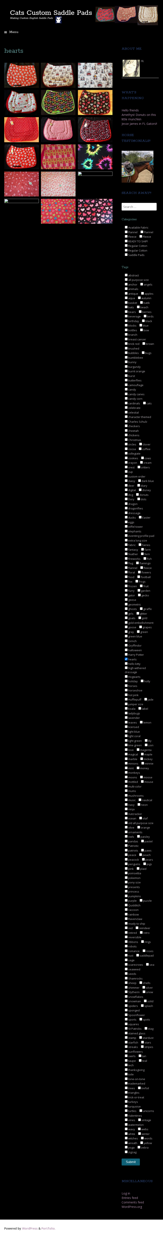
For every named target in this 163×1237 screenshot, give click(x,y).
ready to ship (136, 924)
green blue (135, 636)
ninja (131, 809)
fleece (147, 568)
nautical (146, 800)
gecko (145, 595)
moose (147, 777)
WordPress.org (132, 1207)
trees (131, 1088)
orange (145, 827)
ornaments (135, 832)
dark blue (147, 481)
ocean (132, 818)
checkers (134, 426)
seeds (132, 974)
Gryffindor (135, 645)
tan (143, 1056)
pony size (134, 882)
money (144, 768)
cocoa (132, 449)
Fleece (132, 237)
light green (135, 741)
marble (132, 759)
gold (144, 618)
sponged (134, 1010)
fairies (145, 545)
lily (150, 741)
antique (133, 294)
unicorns (148, 1111)
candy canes (136, 394)
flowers (146, 572)
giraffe (147, 609)
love (131, 750)
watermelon (136, 1125)
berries (147, 312)
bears (132, 312)
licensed (133, 727)
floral (131, 572)
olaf (145, 818)
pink (131, 869)
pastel (148, 841)
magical (133, 754)
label (144, 709)
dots (143, 499)
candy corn (135, 399)
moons (132, 777)
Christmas (134, 440)
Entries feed (130, 1198)
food (131, 577)
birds (150, 316)
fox (130, 581)
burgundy (134, 367)
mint (131, 768)
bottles (132, 330)
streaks (133, 1047)
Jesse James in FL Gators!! (139, 124)
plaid (142, 869)
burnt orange (136, 371)
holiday (133, 681)
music (132, 800)
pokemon (134, 878)
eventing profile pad (141, 536)
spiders (133, 1006)
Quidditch (134, 905)
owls (131, 837)
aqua (131, 298)
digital (132, 490)
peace (132, 855)
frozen (132, 586)
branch (132, 335)
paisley (145, 837)
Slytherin (134, 992)
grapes (147, 627)
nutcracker (135, 814)
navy (131, 805)
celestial (133, 412)
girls (130, 614)
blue (145, 325)
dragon (133, 504)
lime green (135, 745)
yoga (131, 1147)
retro (146, 933)
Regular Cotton (137, 246)
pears (149, 860)
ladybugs (134, 713)
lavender (134, 718)
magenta (145, 750)
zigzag (132, 1152)
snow (149, 992)
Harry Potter (136, 655)
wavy (131, 1129)
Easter (146, 517)
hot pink (133, 695)
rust (130, 955)
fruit (146, 586)
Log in (126, 1193)
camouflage (135, 385)
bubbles (133, 353)
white (131, 1134)
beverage (134, 316)
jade (150, 699)
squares (133, 1024)
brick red (133, 344)
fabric (132, 545)
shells (146, 983)
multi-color (135, 786)
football (145, 577)
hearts (132, 659)
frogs (142, 581)
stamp (132, 1038)
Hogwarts (134, 677)
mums (132, 791)
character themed (139, 417)
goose (132, 627)
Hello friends (130, 110)
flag (130, 563)
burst (131, 376)
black (148, 321)
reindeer (144, 928)
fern (147, 554)
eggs (131, 522)
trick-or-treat (136, 1097)
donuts (144, 495)
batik (146, 303)
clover (146, 444)
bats (131, 307)
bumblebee (135, 358)
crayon (132, 463)
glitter (143, 614)
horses (132, 686)
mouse (148, 782)
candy (132, 389)
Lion (150, 745)
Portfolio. (48, 1228)
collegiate (134, 453)
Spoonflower (136, 1015)
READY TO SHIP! (138, 241)
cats (149, 403)
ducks (132, 517)
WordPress (30, 1228)
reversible (134, 937)
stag (150, 1029)
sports (132, 1019)
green (144, 632)
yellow (147, 1143)
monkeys (134, 773)
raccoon (133, 910)
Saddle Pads (136, 255)
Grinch (132, 641)
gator (131, 595)
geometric (134, 604)
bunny (132, 362)
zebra (144, 1147)
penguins (134, 864)
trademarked (136, 1083)
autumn (146, 298)
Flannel (133, 232)
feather (133, 554)
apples (148, 294)
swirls (132, 1056)
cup (130, 472)
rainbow (133, 914)
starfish (133, 1042)
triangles (133, 1093)
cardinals (134, 403)
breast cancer (137, 339)
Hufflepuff (134, 699)
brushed (133, 348)
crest (131, 467)
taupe (132, 1061)
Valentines (135, 1116)
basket (132, 303)
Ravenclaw (135, 919)
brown (149, 344)
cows (147, 458)
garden (145, 591)
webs (144, 1129)
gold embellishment (140, 623)
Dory (131, 499)
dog (130, 495)
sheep (132, 983)
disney (146, 490)
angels (147, 284)
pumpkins (134, 896)
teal (144, 1061)
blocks (132, 325)
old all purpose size (140, 823)
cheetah (133, 431)
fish (149, 559)
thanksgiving (136, 1070)
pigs (149, 864)
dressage (134, 513)
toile (131, 1074)
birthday (133, 321)
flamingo (145, 563)
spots (146, 1019)
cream (147, 463)
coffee (146, 449)
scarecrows (135, 965)
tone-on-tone (136, 1079)
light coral (134, 736)
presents (134, 887)
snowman (134, 1001)
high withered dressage (135, 670)
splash (148, 1006)
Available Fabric (138, 227)
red (130, 928)
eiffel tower (135, 527)
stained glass (136, 1033)
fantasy (133, 550)
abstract (133, 275)
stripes (148, 1047)
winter (145, 1134)
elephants (134, 531)
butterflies (135, 380)
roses (149, 951)
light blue (134, 732)
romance (134, 951)
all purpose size (138, 280)
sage (131, 960)
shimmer (133, 988)
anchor (132, 284)
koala (131, 709)
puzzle (147, 901)
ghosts (132, 609)
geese (132, 600)
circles (132, 444)
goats (131, 618)
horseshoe (135, 690)
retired (132, 933)
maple (148, 754)
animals (133, 289)
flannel (132, 568)
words (148, 1138)
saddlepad (146, 955)
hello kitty (134, 664)
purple (132, 901)
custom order (136, 476)
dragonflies (135, 508)
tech (131, 1065)
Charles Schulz (137, 422)
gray (131, 632)
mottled (133, 782)
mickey (148, 759)
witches (133, 1138)
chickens (133, 435)
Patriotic (133, 846)
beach (144, 307)
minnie (148, 763)
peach (146, 855)
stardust (147, 1038)
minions (133, 763)
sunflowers (135, 1052)
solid (150, 1001)
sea (151, 965)
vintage (146, 1120)
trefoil (145, 1088)
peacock (133, 860)
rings (147, 942)
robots (132, 946)
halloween (135, 650)
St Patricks (135, 1029)
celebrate (134, 408)
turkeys (133, 1102)
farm (147, 550)
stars (147, 1042)
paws (148, 850)
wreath (132, 1143)
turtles (132, 1111)
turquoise (134, 1106)
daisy (131, 481)
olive (131, 827)
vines (131, 1120)
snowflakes (135, 997)
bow (146, 330)
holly (146, 681)
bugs (148, 353)
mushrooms (136, 796)
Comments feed (133, 1202)
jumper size (135, 704)
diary (143, 486)
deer (131, 486)
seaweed (134, 969)
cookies (133, 458)
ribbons (133, 942)
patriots (133, 850)
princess (133, 891)
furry (131, 591)
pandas (133, 841)
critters (145, 467)
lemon (147, 722)
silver (149, 988)
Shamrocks (135, 978)
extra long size (137, 540)
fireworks (134, 559)
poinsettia (134, 873)
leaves (132, 722)
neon (144, 805)
